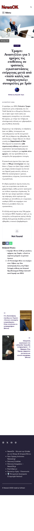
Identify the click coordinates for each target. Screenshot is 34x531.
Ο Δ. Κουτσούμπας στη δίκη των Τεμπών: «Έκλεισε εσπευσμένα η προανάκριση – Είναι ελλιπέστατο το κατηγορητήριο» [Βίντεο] (11, 322)
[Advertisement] (17, 293)
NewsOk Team (19, 95)
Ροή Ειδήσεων (12, 469)
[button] (31, 7)
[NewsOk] (10, 7)
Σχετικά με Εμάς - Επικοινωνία (18, 471)
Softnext (22, 488)
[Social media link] (3, 443)
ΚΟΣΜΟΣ (17, 45)
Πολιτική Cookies (14, 461)
